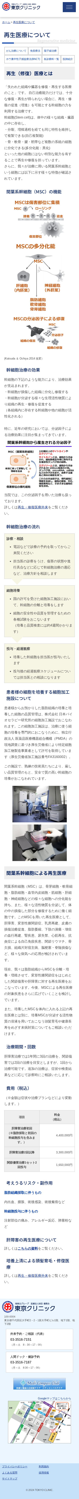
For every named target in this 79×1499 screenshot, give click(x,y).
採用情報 (44, 1472)
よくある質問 (9, 1472)
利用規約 (44, 1466)
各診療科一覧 (51, 59)
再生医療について (24, 22)
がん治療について (16, 50)
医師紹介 (68, 59)
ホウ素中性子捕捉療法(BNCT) (23, 59)
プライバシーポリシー (14, 1466)
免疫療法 (35, 50)
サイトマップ (9, 1478)
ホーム (6, 22)
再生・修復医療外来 (33, 507)
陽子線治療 (50, 50)
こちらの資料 (28, 1248)
